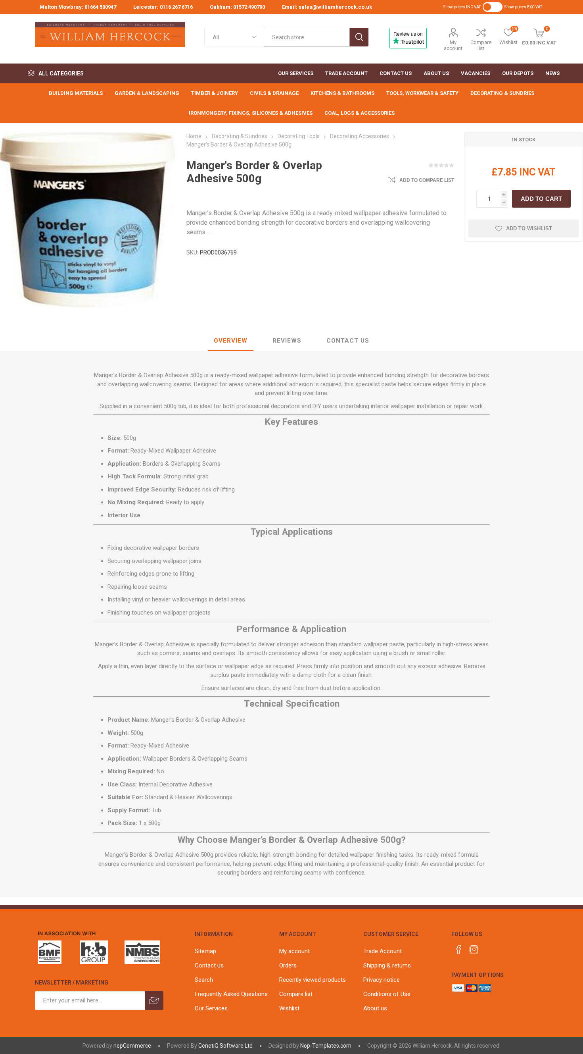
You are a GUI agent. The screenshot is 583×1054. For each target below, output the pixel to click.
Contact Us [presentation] (347, 340)
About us (375, 1008)
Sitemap (205, 951)
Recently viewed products (312, 979)
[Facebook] (459, 949)
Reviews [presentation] (286, 340)
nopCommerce (132, 1045)
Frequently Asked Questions (231, 994)
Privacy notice (381, 979)
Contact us (209, 965)
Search (359, 37)
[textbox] (307, 37)
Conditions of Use (386, 994)
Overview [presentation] (230, 340)
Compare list (480, 45)
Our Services (211, 1008)
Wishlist (289, 1008)
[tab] (230, 341)
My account (453, 45)
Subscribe (154, 1000)
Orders (288, 965)
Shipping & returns (387, 965)
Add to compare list (426, 180)
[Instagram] (474, 949)
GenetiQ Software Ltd (225, 1045)
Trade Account (382, 951)
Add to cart (541, 198)
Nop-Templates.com (325, 1045)
